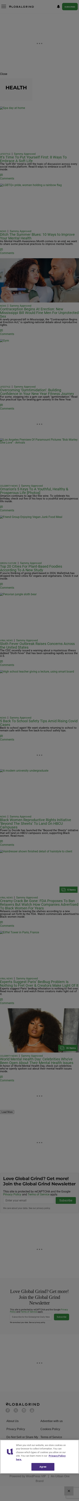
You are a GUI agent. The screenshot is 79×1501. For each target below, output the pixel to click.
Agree (43, 1466)
